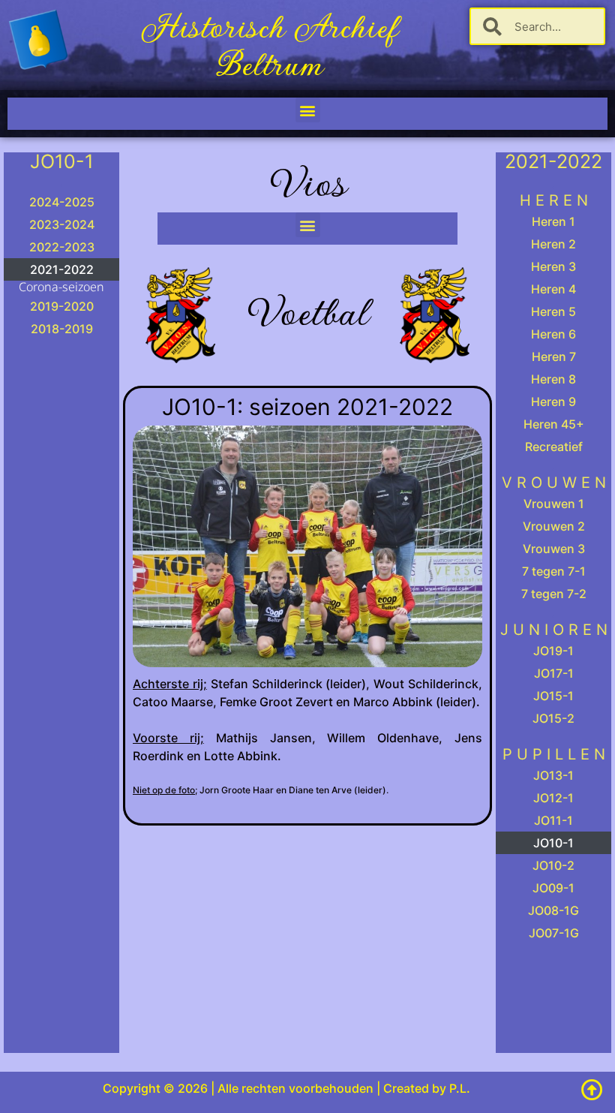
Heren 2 (553, 243)
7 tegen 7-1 (554, 571)
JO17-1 (554, 673)
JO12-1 (553, 797)
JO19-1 (553, 650)
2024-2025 (61, 201)
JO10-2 (553, 865)
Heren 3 (553, 266)
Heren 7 (554, 356)
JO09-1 (553, 887)
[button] (308, 110)
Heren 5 (553, 311)
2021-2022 (62, 269)
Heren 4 (553, 288)
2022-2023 (61, 246)
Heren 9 (553, 401)
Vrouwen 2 (554, 526)
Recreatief (554, 446)
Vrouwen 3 (554, 548)
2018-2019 (62, 328)
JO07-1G (554, 932)
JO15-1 (553, 695)
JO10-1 (553, 842)
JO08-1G (553, 910)
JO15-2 (553, 718)
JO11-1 (553, 820)
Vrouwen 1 (554, 503)
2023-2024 (61, 224)
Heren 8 (553, 379)
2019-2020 (62, 306)
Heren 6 (553, 333)
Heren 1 (553, 221)
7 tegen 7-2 (553, 593)
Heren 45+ (554, 424)
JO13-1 (553, 775)
